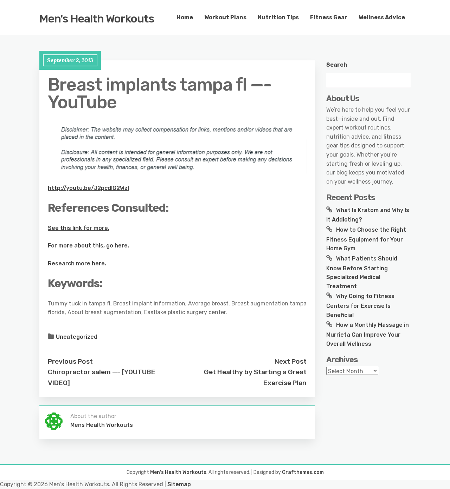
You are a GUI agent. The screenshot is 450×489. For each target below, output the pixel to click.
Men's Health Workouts (96, 18)
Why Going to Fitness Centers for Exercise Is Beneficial (360, 305)
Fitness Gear (328, 17)
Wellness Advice (382, 17)
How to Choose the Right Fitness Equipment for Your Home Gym (366, 239)
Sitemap (179, 484)
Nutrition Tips (278, 17)
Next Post (291, 361)
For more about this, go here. (88, 245)
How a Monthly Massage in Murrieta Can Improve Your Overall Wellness (367, 334)
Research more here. (77, 263)
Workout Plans (225, 17)
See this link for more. (78, 228)
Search (336, 64)
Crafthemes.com (303, 472)
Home (184, 17)
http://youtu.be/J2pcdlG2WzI (88, 188)
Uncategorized (76, 336)
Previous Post (70, 361)
